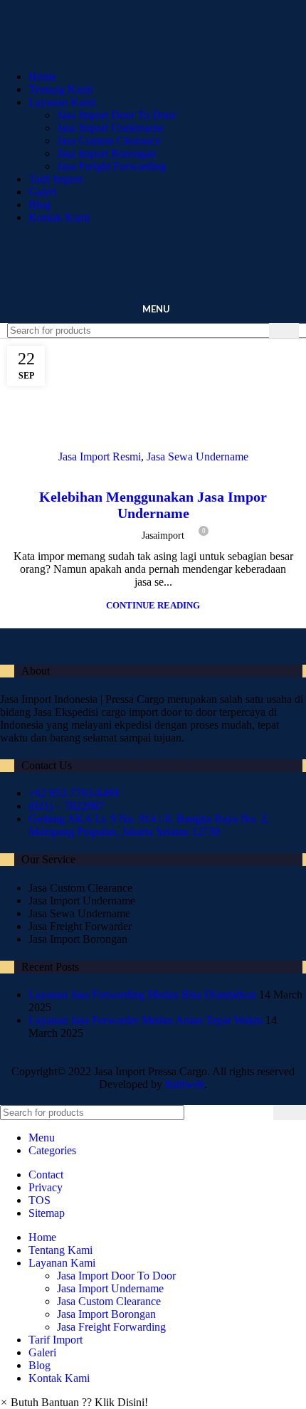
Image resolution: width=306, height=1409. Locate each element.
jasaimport (163, 535)
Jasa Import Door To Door (116, 115)
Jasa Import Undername (110, 128)
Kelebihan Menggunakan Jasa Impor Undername (153, 505)
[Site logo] (142, 52)
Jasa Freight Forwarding (111, 166)
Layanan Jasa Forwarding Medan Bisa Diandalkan (142, 994)
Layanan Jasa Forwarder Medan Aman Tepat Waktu (145, 1020)
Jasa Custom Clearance (109, 140)
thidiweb (184, 1084)
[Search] (284, 330)
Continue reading (153, 605)
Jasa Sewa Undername (197, 456)
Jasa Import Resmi (99, 456)
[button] (74, 1402)
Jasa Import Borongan (106, 153)
